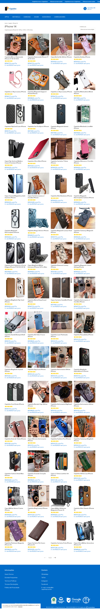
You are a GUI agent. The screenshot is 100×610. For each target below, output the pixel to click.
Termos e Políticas (10, 581)
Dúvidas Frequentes (11, 577)
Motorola (16, 17)
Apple (7, 17)
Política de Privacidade (12, 587)
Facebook (44, 584)
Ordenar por (83, 26)
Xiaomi (36, 17)
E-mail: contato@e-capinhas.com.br (47, 588)
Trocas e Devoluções (11, 584)
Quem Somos (9, 574)
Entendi (20, 606)
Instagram (44, 581)
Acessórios (46, 17)
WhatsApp (44, 574)
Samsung (27, 17)
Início (6, 23)
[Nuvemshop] (87, 607)
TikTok (43, 577)
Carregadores (59, 17)
